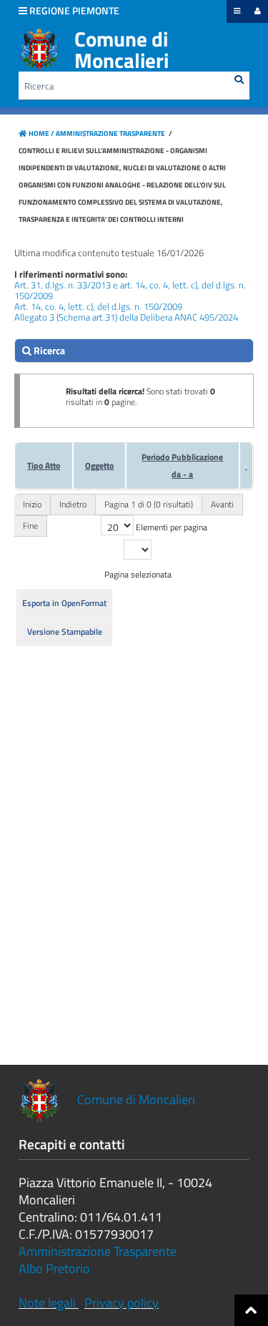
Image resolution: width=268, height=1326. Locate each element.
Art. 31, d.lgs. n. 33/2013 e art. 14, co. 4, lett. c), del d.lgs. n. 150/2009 (130, 290)
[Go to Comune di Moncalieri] (39, 50)
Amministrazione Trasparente (109, 133)
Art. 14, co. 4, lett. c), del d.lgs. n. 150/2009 (98, 306)
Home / (41, 133)
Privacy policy (121, 1302)
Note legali (47, 1302)
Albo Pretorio (54, 1268)
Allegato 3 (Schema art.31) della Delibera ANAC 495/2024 (126, 317)
